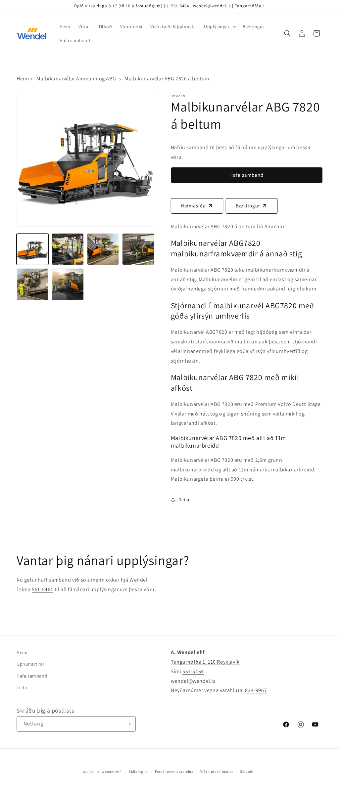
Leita (22, 687)
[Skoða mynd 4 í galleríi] (138, 249)
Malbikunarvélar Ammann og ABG (76, 78)
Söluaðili (248, 771)
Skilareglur (138, 771)
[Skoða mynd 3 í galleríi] (103, 249)
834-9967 (256, 690)
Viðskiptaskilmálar (217, 771)
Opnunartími (30, 664)
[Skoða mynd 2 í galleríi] (67, 249)
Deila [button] (183, 500)
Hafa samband (32, 676)
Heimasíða (193, 205)
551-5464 (42, 589)
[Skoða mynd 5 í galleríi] (32, 284)
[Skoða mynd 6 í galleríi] (67, 284)
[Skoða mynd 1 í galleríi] (32, 249)
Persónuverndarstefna (174, 771)
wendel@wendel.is (193, 681)
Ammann (178, 96)
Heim (23, 78)
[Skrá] (128, 724)
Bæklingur (248, 205)
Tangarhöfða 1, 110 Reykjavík (205, 661)
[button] (219, 26)
